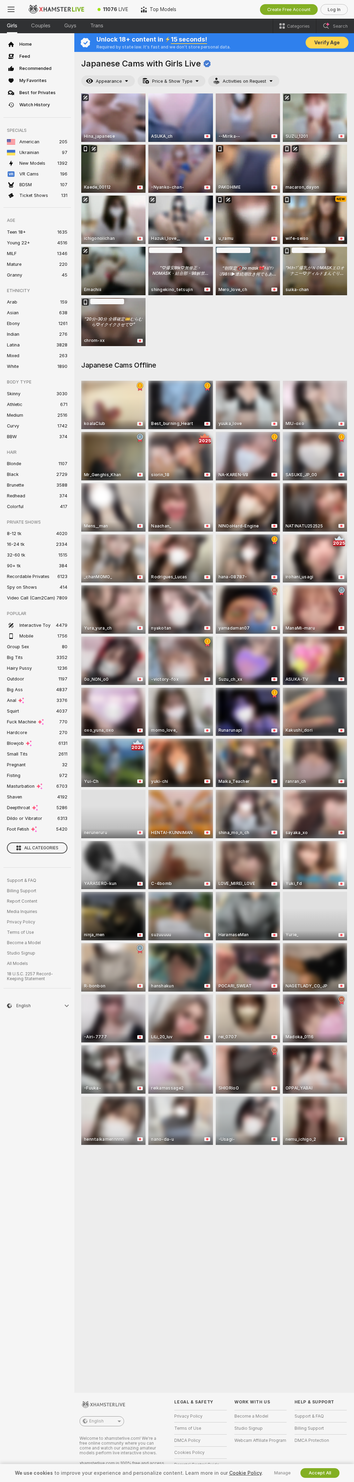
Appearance (109, 81)
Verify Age (327, 42)
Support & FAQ (21, 880)
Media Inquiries (22, 911)
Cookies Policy (189, 1452)
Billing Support (21, 890)
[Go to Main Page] (56, 9)
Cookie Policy (245, 1473)
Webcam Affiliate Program (260, 1440)
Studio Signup (21, 953)
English (96, 1421)
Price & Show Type (172, 81)
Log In (334, 9)
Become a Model (24, 942)
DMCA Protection (312, 1440)
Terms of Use (20, 932)
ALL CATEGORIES (41, 848)
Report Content (22, 901)
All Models (17, 963)
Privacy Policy (21, 922)
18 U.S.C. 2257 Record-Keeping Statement (30, 976)
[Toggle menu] (11, 9)
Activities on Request (244, 81)
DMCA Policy (187, 1440)
